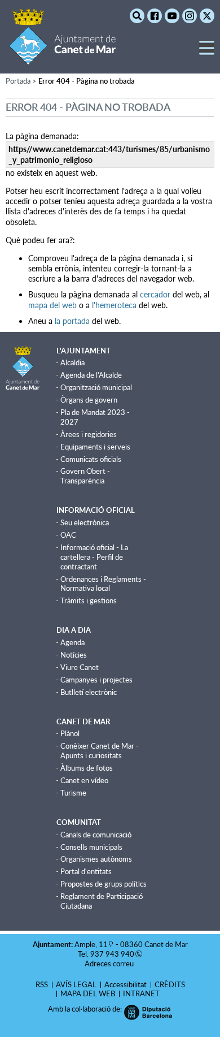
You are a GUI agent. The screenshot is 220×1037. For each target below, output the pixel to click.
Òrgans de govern (88, 399)
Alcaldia (72, 362)
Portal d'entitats (86, 871)
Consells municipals (91, 847)
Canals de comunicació (95, 834)
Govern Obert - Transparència (85, 475)
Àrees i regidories (88, 434)
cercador (155, 294)
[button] (206, 52)
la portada (72, 321)
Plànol (70, 733)
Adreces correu (110, 963)
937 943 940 (112, 953)
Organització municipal (96, 387)
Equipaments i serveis (95, 446)
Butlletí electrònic (88, 692)
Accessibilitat (125, 984)
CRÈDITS (170, 984)
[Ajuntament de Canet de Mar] (62, 58)
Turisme (73, 792)
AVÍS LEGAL (76, 984)
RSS (42, 984)
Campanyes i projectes (96, 679)
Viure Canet (79, 667)
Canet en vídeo (84, 780)
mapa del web (52, 305)
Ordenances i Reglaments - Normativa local (103, 583)
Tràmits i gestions (88, 600)
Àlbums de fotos (86, 767)
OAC (68, 534)
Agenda (72, 642)
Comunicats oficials (90, 459)
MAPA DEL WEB (87, 993)
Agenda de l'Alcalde (91, 374)
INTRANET (141, 993)
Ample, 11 (91, 944)
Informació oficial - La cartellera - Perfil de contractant (94, 557)
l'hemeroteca (114, 305)
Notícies (73, 654)
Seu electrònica (84, 522)
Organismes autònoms (96, 858)
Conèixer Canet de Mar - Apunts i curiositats (99, 750)
